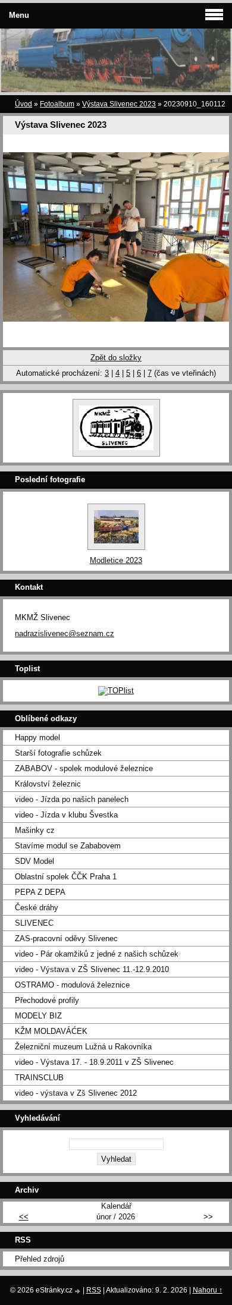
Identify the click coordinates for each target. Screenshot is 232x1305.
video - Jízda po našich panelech (71, 799)
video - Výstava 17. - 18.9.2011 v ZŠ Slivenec (94, 1062)
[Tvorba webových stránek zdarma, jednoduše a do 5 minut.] (78, 1291)
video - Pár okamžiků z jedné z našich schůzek (96, 953)
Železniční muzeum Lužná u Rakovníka (83, 1046)
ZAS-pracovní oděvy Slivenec (66, 938)
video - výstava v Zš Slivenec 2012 (76, 1093)
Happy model (37, 737)
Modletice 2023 (116, 560)
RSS (93, 1290)
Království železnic (48, 783)
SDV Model (34, 861)
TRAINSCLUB (39, 1077)
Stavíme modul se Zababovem (68, 845)
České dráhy (36, 907)
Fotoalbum (57, 104)
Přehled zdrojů (39, 1258)
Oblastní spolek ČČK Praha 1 (66, 876)
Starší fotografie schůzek (58, 753)
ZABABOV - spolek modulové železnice (84, 768)
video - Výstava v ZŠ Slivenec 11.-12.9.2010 (92, 969)
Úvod (23, 104)
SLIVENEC (34, 923)
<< (24, 1216)
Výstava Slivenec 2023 (119, 104)
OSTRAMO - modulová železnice (72, 984)
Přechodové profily (47, 1000)
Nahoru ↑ (207, 1290)
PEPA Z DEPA (40, 892)
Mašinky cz (35, 830)
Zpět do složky (116, 357)
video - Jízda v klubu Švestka (66, 814)
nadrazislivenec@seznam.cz (64, 633)
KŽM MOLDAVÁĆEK (51, 1031)
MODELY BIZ (38, 1015)
